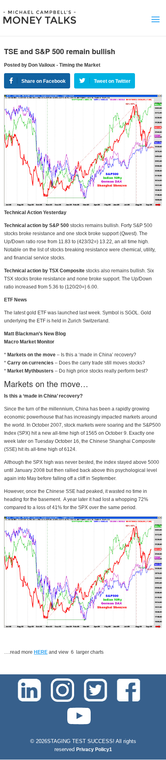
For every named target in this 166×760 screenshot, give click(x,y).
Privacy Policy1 (94, 749)
